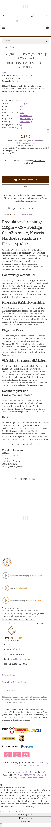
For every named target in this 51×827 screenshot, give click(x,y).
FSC (22, 112)
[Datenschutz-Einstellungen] (1, 825)
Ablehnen (25, 821)
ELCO (22, 100)
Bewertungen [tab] (27, 214)
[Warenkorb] (47, 27)
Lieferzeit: (28, 162)
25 (21, 124)
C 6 (21, 109)
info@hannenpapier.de (21, 659)
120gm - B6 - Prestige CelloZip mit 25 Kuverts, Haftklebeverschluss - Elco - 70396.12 (25, 541)
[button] (18, 16)
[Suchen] (47, 41)
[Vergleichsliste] (32, 16)
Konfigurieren (25, 818)
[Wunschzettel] (47, 16)
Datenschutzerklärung (12, 613)
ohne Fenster (26, 115)
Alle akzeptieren (25, 814)
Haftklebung (26, 121)
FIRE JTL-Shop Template (35, 775)
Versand (35, 141)
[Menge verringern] (25, 170)
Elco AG (5, 73)
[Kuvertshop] (25, 27)
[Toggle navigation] (3, 27)
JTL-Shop (18, 775)
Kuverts (15, 81)
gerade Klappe (26, 118)
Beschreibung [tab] (10, 214)
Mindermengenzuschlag (25, 143)
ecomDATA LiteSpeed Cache (30, 778)
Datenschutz (19, 811)
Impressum (5, 811)
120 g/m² (24, 103)
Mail (34, 201)
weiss (22, 106)
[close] (48, 131)
